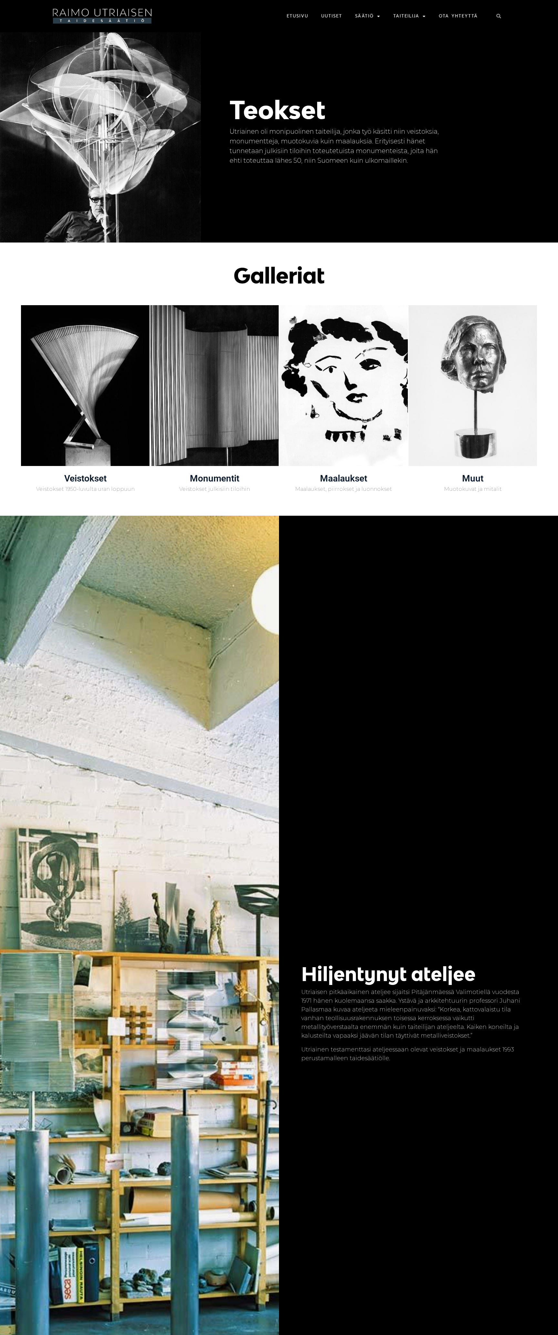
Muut (472, 478)
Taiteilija (406, 16)
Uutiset (331, 16)
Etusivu (297, 16)
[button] (498, 16)
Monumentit (214, 478)
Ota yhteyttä (458, 16)
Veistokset (85, 478)
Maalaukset (343, 478)
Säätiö (364, 16)
